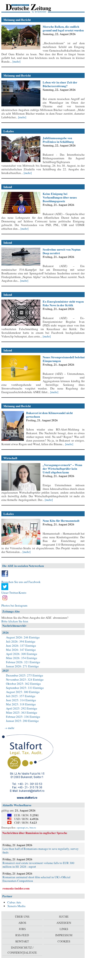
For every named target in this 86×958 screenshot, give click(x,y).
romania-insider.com (16, 888)
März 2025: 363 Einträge (21, 712)
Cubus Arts (14, 902)
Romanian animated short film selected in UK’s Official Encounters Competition (36, 879)
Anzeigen (63, 923)
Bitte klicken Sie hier (14, 621)
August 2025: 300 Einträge (23, 692)
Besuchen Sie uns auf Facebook (21, 582)
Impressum (63, 935)
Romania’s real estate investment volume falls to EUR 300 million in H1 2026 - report (38, 865)
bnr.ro (33, 827)
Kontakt (22, 941)
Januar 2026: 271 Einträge (22, 666)
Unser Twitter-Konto (13, 593)
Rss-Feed (22, 935)
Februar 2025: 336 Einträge (23, 716)
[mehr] (16, 61)
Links (64, 929)
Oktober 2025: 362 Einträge (23, 683)
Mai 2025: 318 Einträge (21, 704)
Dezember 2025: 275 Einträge (24, 675)
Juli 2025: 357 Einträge (20, 696)
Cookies (64, 941)
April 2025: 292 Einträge (21, 708)
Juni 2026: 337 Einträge (21, 645)
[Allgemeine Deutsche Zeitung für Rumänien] (32, 8)
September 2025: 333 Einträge (25, 688)
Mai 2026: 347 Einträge (21, 650)
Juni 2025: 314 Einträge (21, 700)
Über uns (22, 916)
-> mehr (9, 728)
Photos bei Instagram (14, 605)
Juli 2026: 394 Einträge (20, 641)
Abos (22, 923)
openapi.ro (22, 827)
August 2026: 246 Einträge (23, 637)
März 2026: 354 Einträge (21, 658)
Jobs (22, 929)
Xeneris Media (16, 906)
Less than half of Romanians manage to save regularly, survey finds (41, 850)
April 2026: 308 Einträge (21, 654)
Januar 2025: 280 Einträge (22, 721)
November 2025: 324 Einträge (25, 679)
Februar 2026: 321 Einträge (23, 662)
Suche (64, 916)
